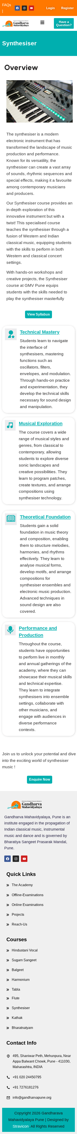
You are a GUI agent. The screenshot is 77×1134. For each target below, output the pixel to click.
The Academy (22, 885)
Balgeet (18, 970)
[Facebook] (17, 8)
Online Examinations (27, 905)
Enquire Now (39, 779)
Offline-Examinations (27, 895)
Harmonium (21, 979)
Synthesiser (21, 1008)
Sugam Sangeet (24, 960)
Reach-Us (19, 924)
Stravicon (21, 1126)
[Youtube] (31, 8)
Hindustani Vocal (25, 950)
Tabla (16, 989)
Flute (15, 998)
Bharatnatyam (22, 1028)
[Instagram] (24, 8)
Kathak (17, 1018)
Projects (18, 914)
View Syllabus (38, 314)
